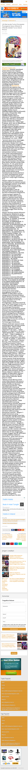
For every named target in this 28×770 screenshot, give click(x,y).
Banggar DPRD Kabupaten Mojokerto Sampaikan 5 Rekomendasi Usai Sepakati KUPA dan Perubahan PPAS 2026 (8, 637)
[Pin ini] (12, 544)
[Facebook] (12, 530)
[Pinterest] (19, 530)
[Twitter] (16, 530)
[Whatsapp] (20, 544)
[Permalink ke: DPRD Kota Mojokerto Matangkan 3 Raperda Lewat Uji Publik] (5, 574)
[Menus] (26, 1)
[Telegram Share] (16, 544)
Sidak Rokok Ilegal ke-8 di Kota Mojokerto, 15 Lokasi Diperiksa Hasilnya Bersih (17, 568)
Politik (3, 685)
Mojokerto (15, 86)
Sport (3, 688)
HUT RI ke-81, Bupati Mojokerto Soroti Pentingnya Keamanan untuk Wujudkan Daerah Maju (17, 580)
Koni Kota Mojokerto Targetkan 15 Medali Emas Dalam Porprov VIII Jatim (7, 536)
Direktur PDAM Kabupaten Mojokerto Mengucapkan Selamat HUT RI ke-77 (11, 708)
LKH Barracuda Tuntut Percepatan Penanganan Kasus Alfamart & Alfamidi (14, 520)
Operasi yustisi (5, 696)
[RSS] (22, 530)
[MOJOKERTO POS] (7, 1)
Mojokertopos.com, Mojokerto (9, 68)
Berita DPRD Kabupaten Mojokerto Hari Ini (12, 691)
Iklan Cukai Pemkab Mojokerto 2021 (10, 693)
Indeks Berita (21, 768)
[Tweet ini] (8, 544)
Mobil (3, 682)
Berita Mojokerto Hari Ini (8, 702)
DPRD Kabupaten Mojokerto (8, 705)
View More (14, 653)
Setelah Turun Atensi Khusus (10, 523)
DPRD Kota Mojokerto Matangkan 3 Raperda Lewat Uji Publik (17, 574)
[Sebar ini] (4, 544)
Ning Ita (4, 699)
